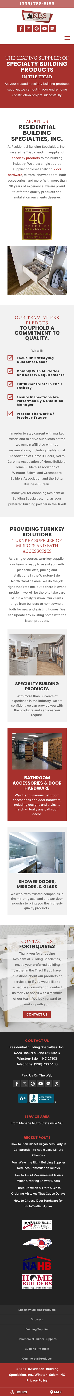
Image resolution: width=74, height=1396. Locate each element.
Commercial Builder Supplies (37, 1339)
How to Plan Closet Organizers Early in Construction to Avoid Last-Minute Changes (38, 1149)
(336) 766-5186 (37, 3)
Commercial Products (37, 1358)
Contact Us (37, 1014)
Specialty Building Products (37, 1309)
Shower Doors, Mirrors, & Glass (37, 884)
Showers (37, 1319)
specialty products (26, 158)
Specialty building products (37, 686)
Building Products (37, 1348)
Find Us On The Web (37, 1075)
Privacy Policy (37, 1380)
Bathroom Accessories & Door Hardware (37, 783)
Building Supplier (37, 1329)
